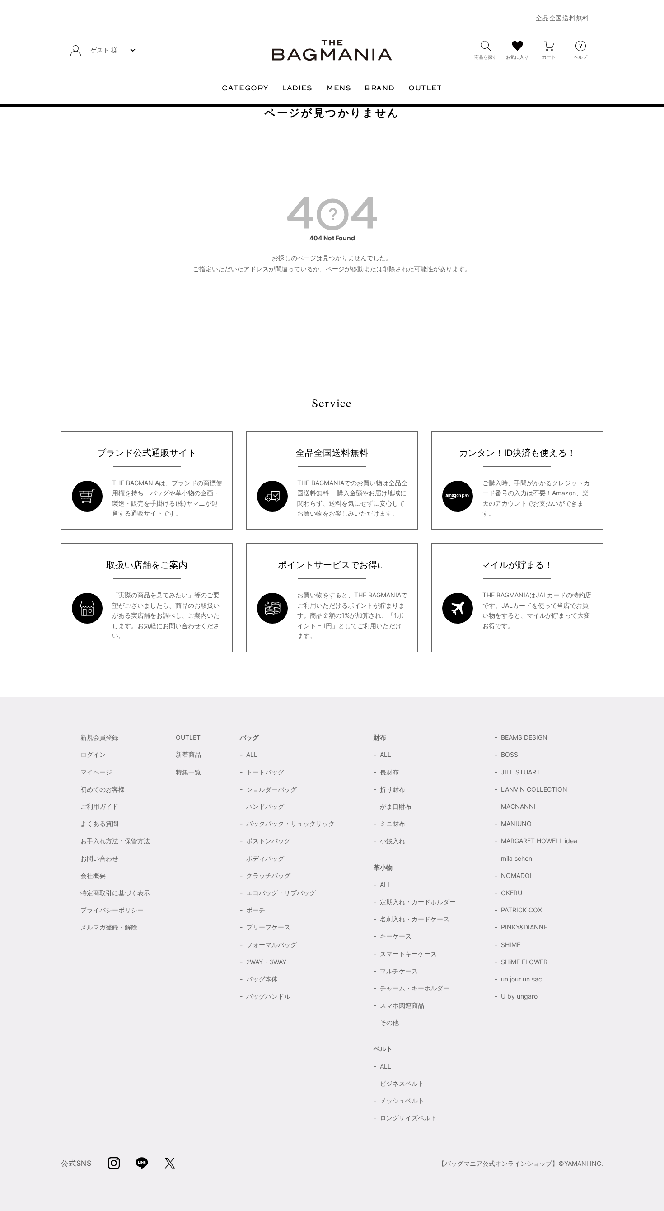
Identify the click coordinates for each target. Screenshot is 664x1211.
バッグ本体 (262, 979)
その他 (389, 1022)
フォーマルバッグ (271, 944)
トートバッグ (265, 772)
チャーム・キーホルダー (414, 988)
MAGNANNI (518, 806)
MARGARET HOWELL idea (539, 841)
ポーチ (255, 910)
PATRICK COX (521, 910)
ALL (251, 754)
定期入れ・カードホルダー (418, 902)
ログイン (93, 754)
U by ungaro (519, 996)
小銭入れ (392, 841)
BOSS (509, 754)
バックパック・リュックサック (290, 823)
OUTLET (188, 737)
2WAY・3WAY (266, 962)
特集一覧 (188, 772)
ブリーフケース (268, 927)
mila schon (516, 858)
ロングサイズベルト (408, 1118)
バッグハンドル (268, 996)
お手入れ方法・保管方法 (115, 841)
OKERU (511, 893)
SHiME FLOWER (524, 962)
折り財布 (392, 789)
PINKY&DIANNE (524, 927)
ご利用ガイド (99, 806)
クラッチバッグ (268, 875)
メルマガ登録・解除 (108, 927)
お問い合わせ (182, 625)
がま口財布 (395, 806)
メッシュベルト (402, 1100)
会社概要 (93, 875)
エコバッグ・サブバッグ (281, 893)
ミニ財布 (392, 823)
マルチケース (399, 971)
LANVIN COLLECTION (534, 789)
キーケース (395, 936)
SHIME (510, 944)
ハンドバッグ (265, 806)
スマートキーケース (408, 954)
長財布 (389, 772)
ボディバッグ (265, 858)
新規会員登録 (99, 737)
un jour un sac (521, 979)
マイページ (96, 772)
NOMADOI (516, 875)
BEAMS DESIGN (524, 737)
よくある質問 (99, 823)
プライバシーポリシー (112, 910)
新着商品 (188, 754)
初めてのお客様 (102, 789)
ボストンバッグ (268, 841)
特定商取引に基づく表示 (115, 893)
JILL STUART (520, 772)
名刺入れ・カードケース (414, 919)
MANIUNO (516, 823)
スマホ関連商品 (402, 1005)
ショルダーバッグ (271, 789)
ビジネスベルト (402, 1083)
